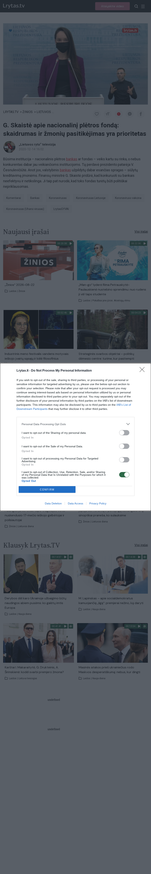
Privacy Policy (97, 503)
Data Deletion (53, 503)
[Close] (143, 371)
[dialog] (75, 437)
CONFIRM (47, 489)
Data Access (75, 503)
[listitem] (75, 424)
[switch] (124, 432)
